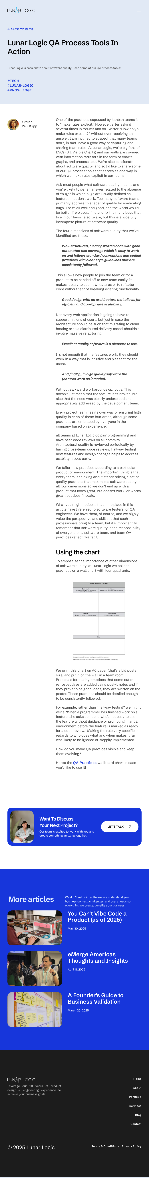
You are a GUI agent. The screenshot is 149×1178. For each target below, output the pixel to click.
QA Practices (85, 762)
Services (135, 1106)
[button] (137, 10)
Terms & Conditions (105, 1146)
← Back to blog (20, 29)
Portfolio (135, 1096)
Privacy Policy (132, 1146)
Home (137, 1078)
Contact (136, 1124)
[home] (21, 10)
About (137, 1088)
